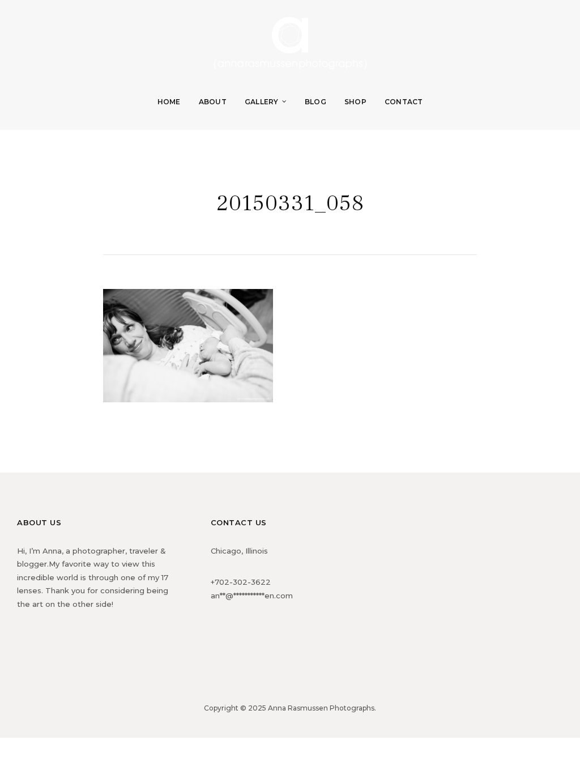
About (213, 101)
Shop (355, 101)
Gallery (262, 101)
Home (169, 101)
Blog (315, 101)
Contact (404, 101)
